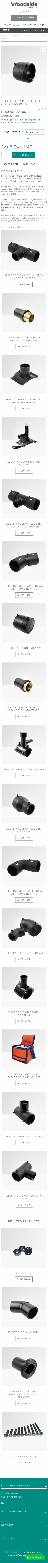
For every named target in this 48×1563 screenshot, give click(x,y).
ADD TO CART (23, 155)
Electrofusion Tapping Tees (24, 769)
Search (25, 12)
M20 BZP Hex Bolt (24, 1456)
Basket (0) (39, 30)
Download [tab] (29, 164)
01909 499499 (11, 24)
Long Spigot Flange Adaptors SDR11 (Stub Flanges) (24, 1394)
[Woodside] (24, 5)
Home (3, 36)
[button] (42, 49)
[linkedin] (43, 24)
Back (44, 109)
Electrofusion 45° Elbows (24, 953)
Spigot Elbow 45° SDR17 (24, 1332)
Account (23, 30)
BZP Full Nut (24, 1273)
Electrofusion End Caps (24, 648)
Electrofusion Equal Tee (24, 1136)
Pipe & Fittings (13, 36)
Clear (27, 139)
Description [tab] (10, 164)
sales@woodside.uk (31, 24)
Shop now (23, 284)
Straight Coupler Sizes (13, 132)
